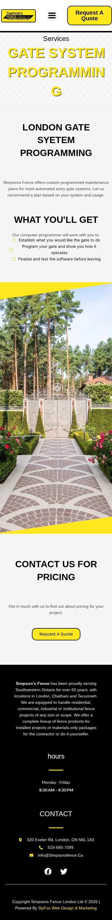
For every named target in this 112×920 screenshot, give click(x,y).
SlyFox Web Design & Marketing (67, 908)
